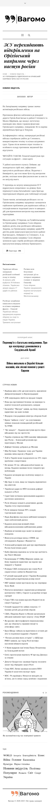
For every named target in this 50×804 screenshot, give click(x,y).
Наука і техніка (22, 764)
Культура (8, 764)
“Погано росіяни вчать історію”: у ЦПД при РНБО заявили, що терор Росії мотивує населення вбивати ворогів (24, 640)
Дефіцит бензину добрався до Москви (21, 446)
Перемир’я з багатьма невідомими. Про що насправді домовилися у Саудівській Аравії (25, 346)
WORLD (7, 755)
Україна (8, 777)
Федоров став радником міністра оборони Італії (26, 415)
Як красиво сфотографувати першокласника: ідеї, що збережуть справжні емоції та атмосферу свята (24, 623)
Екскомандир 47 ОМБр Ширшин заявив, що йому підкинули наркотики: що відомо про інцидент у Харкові (24, 561)
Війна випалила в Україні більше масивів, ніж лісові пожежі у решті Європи (25, 366)
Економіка (29, 759)
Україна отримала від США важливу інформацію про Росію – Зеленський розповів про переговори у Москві (26, 439)
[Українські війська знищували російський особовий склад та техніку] (13, 280)
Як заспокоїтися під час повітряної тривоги (22, 735)
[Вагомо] (25, 19)
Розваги (22, 772)
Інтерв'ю (17, 755)
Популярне (10, 773)
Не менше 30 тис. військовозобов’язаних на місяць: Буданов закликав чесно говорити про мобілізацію (25, 467)
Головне (16, 759)
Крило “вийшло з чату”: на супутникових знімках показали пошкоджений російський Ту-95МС (23, 422)
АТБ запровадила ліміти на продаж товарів (23, 397)
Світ (30, 773)
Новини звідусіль (17, 74)
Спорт (38, 772)
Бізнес (41, 755)
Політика (34, 768)
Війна (6, 759)
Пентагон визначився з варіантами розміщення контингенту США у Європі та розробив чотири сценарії (26, 592)
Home (5, 74)
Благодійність (29, 755)
